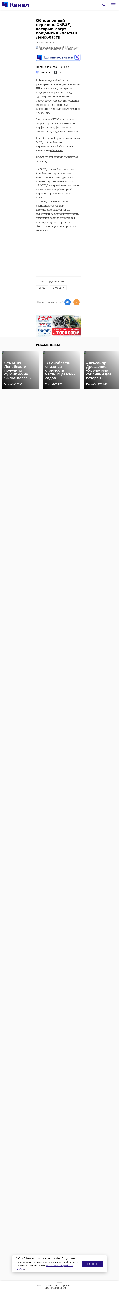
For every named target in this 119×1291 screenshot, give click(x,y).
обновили (56, 150)
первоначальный (47, 146)
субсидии (58, 287)
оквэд (42, 287)
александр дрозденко (51, 281)
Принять (92, 1263)
